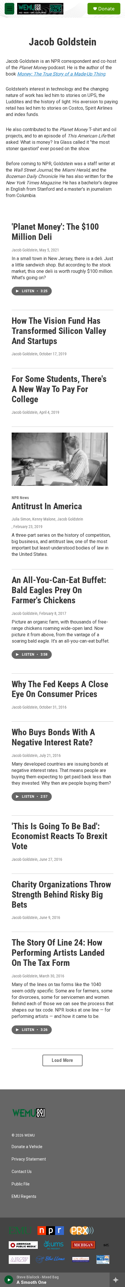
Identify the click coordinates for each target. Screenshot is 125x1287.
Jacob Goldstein (25, 250)
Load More (62, 1060)
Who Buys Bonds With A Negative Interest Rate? (53, 737)
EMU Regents (24, 1196)
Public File (21, 1184)
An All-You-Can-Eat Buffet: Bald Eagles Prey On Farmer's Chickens (59, 590)
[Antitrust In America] (60, 459)
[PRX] (82, 1230)
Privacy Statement (29, 1159)
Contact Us (22, 1172)
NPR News (20, 497)
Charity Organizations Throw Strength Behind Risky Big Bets (61, 894)
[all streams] (117, 1280)
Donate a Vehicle (27, 1147)
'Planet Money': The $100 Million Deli (55, 232)
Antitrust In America (47, 506)
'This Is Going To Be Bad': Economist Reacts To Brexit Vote (59, 836)
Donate (106, 8)
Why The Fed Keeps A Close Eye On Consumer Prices (60, 689)
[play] (8, 1280)
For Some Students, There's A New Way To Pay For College (59, 389)
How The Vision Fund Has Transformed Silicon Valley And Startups (59, 331)
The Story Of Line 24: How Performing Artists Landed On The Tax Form (58, 952)
